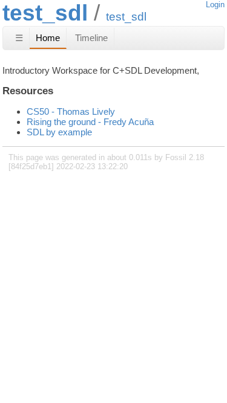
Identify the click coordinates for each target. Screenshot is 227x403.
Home (48, 38)
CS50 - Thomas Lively (71, 111)
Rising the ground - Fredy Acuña (90, 122)
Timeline (91, 38)
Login (215, 4)
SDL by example (59, 132)
